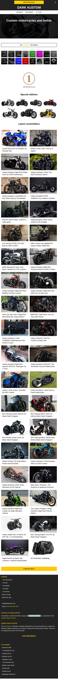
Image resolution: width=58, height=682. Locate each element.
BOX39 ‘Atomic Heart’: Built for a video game (14, 221)
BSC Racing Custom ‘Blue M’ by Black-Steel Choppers (14, 415)
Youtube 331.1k (6, 653)
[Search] (55, 2)
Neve (21, 680)
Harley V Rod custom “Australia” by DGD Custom (14, 391)
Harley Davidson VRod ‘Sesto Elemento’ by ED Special (13, 486)
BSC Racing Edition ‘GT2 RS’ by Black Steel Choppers (43, 536)
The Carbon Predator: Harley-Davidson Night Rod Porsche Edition (41, 511)
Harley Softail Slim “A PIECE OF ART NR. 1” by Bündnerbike (14, 536)
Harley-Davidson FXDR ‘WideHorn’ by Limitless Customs (43, 197)
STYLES (39, 12)
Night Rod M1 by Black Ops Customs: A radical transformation (14, 559)
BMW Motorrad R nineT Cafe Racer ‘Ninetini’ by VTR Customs (14, 268)
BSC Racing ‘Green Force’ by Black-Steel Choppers (13, 439)
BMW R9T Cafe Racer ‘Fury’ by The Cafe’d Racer (42, 316)
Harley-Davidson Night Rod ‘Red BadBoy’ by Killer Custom (14, 292)
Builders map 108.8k (8, 665)
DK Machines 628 (8, 662)
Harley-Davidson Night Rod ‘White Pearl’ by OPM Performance (14, 173)
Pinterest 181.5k (7, 656)
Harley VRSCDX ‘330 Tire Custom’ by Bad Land (40, 339)
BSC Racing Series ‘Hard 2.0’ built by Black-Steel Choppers (41, 415)
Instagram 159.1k (7, 659)
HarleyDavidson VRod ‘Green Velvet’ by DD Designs (41, 221)
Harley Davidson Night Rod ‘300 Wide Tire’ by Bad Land (42, 292)
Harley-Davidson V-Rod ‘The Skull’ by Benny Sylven (41, 173)
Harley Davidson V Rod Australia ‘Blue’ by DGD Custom (43, 462)
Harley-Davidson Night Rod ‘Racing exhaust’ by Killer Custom (43, 268)
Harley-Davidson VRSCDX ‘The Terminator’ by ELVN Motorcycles (43, 365)
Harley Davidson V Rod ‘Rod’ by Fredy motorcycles (42, 391)
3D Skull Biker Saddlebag (40, 558)
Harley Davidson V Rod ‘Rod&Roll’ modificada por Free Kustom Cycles (13, 340)
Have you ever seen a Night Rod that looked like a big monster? (14, 316)
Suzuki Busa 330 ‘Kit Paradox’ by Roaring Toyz (14, 150)
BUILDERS (29, 12)
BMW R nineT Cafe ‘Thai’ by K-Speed (42, 150)
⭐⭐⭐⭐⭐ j (29, 45)
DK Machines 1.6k (8, 650)
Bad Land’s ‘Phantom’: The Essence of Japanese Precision (42, 486)
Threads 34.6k (6, 671)
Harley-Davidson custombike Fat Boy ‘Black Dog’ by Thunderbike (14, 197)
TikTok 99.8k (5, 668)
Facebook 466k (6, 647)
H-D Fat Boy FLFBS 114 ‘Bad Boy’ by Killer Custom (13, 244)
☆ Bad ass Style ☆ (29, 569)
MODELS (19, 12)
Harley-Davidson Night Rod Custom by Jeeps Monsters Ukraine (12, 511)
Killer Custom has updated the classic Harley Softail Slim (42, 244)
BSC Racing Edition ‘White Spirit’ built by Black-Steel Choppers (43, 439)
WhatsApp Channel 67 (8, 674)
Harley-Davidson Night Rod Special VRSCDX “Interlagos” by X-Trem (14, 366)
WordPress (35, 680)
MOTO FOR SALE (29, 2)
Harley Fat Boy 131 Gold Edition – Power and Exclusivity (14, 462)
